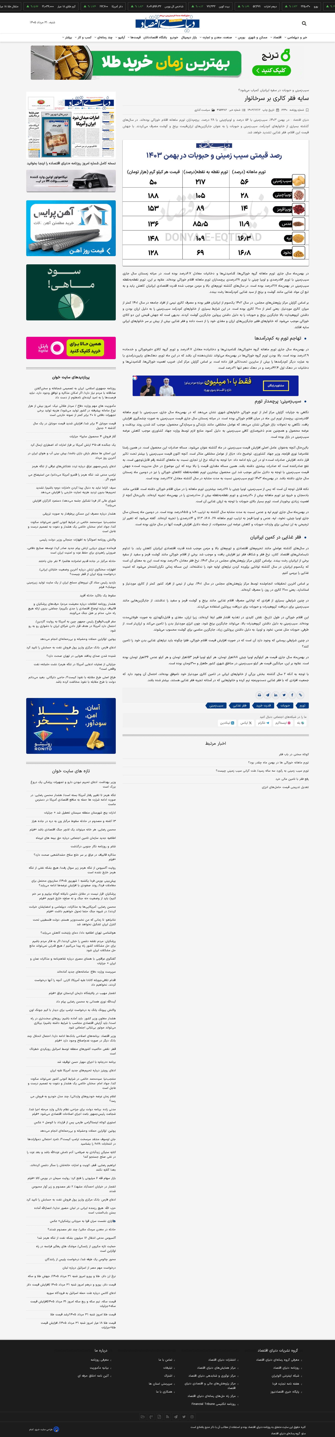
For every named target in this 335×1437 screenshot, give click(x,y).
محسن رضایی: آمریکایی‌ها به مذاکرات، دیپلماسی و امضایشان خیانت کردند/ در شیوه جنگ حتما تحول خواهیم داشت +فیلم (72, 909)
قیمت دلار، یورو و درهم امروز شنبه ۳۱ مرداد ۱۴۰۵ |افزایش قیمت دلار (71, 1284)
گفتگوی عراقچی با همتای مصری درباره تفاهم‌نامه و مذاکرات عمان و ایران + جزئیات (73, 961)
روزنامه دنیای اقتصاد (286, 1368)
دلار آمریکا (88, 7)
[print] (259, 695)
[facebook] (292, 695)
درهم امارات (242, 7)
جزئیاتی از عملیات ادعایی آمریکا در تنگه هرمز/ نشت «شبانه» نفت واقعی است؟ (75, 666)
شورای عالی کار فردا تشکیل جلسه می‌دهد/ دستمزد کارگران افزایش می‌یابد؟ (74, 503)
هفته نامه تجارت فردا (285, 1384)
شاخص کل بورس (145, 7)
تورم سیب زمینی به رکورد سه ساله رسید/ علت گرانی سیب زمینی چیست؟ (262, 771)
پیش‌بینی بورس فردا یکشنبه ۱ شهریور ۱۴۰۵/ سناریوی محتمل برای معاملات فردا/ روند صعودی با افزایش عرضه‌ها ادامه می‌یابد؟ (73, 883)
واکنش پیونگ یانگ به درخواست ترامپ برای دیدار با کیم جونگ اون (72, 1010)
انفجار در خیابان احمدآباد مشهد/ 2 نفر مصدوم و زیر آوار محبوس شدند (74, 1189)
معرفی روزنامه (100, 1360)
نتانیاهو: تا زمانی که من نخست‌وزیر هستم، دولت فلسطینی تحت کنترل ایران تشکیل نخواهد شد (74, 922)
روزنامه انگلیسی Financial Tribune (214, 1404)
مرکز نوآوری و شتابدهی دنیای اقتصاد (212, 1376)
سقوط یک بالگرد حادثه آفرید (98, 595)
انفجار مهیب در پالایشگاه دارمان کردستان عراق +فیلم (82, 993)
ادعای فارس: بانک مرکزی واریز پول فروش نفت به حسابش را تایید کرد (71, 647)
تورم (302, 705)
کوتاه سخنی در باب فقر (294, 754)
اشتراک (168, 1376)
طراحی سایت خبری (43, 1429)
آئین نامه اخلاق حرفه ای (93, 1376)
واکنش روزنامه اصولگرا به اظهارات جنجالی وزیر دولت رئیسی (77, 540)
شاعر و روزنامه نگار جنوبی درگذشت (93, 846)
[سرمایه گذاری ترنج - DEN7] (167, 63)
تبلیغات (167, 1368)
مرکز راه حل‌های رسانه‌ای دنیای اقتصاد (212, 1396)
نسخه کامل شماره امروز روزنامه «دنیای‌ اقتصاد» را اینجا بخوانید (71, 163)
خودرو (174, 37)
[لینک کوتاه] (300, 695)
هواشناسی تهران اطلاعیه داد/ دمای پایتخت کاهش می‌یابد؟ (78, 933)
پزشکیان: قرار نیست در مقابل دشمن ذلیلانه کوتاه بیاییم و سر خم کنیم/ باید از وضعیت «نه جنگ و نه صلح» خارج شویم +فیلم (74, 896)
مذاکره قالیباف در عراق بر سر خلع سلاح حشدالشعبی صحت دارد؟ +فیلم (75, 857)
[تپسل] (135, 378)
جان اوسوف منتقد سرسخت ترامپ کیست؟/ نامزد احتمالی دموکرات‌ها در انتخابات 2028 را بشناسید (72, 1141)
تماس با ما (165, 1360)
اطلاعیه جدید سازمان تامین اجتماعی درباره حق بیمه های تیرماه (76, 838)
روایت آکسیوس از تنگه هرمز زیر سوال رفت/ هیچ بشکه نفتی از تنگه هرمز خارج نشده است (72, 870)
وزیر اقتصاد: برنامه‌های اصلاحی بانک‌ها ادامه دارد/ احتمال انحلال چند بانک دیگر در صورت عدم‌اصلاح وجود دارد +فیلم (71, 1038)
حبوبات (285, 705)
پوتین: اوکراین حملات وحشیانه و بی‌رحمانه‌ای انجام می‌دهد (78, 639)
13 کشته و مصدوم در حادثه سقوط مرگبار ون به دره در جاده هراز (74, 821)
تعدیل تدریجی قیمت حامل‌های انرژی (285, 787)
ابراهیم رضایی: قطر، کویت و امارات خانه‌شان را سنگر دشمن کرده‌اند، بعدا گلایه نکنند (73, 1167)
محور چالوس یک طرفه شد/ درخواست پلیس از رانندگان (80, 1259)
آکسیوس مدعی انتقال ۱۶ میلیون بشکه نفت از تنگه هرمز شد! (76, 1238)
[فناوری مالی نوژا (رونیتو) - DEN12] (71, 726)
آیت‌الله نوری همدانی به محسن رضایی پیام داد (86, 1001)
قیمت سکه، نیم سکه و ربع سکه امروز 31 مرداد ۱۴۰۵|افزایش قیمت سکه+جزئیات (73, 1303)
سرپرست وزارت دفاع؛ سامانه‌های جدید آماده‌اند (86, 972)
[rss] (167, 1416)
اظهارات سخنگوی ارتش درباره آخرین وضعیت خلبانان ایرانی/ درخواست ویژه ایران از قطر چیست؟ (77, 572)
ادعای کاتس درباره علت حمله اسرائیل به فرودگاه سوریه (81, 1293)
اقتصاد (277, 37)
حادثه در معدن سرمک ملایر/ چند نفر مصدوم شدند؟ (82, 1229)
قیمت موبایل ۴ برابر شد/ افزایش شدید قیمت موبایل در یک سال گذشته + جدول (74, 425)
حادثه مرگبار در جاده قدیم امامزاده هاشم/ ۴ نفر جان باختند (77, 561)
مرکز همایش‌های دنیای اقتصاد (216, 1368)
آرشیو (121, 37)
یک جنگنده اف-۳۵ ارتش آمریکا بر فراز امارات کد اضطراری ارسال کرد (73, 445)
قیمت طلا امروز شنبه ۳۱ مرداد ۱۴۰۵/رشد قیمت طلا (83, 1314)
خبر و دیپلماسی (296, 37)
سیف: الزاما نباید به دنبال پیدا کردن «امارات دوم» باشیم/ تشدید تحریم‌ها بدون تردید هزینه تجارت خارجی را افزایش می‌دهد (76, 490)
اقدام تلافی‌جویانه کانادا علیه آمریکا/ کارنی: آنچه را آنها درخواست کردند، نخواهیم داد (75, 982)
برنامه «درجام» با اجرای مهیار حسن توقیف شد (86, 1062)
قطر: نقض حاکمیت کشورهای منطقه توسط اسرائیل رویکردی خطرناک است (72, 1051)
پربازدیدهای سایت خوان (71, 377)
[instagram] (192, 1416)
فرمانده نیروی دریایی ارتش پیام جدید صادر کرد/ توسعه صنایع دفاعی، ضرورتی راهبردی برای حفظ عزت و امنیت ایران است (71, 550)
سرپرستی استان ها (160, 1384)
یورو (287, 7)
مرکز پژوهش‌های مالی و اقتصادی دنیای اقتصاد (210, 1386)
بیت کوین (196, 7)
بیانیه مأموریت (99, 1368)
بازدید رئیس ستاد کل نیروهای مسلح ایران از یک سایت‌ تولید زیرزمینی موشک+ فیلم (71, 585)
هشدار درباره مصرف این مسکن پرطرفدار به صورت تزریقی (79, 514)
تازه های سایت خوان (71, 771)
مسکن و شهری (258, 37)
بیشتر (68, 37)
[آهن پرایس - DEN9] (71, 228)
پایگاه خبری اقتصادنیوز (285, 1392)
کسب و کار (84, 37)
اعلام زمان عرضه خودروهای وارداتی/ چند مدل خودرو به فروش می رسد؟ (73, 1098)
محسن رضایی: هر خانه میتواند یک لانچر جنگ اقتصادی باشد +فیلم (73, 829)
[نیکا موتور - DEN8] (71, 181)
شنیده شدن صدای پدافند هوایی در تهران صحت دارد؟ (81, 656)
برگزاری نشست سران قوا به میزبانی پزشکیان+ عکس (83, 1221)
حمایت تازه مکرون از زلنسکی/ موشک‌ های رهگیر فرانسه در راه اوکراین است (76, 1248)
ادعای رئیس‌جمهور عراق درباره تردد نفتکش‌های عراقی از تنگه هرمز (74, 466)
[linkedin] (275, 695)
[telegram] (267, 695)
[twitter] (284, 695)
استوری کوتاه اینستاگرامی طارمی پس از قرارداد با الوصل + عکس (75, 1122)
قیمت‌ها (135, 37)
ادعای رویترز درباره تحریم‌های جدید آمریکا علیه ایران (83, 1070)
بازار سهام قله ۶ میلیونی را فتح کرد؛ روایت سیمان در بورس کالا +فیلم (72, 1178)
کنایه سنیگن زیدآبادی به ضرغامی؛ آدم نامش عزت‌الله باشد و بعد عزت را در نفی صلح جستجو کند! (71, 1154)
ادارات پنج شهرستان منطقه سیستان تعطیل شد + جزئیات (80, 813)
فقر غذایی (239, 705)
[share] (159, 1416)
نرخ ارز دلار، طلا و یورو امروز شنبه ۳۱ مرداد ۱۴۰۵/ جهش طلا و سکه (72, 1276)
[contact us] (151, 1416)
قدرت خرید (263, 705)
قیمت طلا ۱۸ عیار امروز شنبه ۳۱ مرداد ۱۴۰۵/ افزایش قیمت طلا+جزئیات (78, 1325)
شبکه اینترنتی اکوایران (285, 1376)
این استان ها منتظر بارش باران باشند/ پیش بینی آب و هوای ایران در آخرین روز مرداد (72, 455)
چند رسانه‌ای (104, 37)
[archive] (142, 1416)
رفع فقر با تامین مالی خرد (292, 779)
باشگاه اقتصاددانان (155, 37)
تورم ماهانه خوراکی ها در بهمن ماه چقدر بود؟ (278, 762)
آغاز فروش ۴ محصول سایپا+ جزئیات (93, 436)
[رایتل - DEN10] (71, 348)
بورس (241, 37)
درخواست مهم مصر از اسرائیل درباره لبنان (89, 1268)
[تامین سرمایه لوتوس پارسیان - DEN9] (71, 292)
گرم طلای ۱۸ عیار (38, 7)
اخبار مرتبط (215, 743)
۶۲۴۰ (292, 110)
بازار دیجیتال (189, 37)
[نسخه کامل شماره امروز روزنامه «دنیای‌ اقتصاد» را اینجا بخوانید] (71, 125)
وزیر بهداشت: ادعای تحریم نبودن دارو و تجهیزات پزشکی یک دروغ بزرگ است (73, 784)
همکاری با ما (164, 1392)
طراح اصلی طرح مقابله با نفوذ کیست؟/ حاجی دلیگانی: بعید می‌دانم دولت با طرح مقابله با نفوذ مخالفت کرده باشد (72, 679)
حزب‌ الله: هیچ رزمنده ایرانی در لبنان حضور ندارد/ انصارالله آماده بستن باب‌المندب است (75, 1210)
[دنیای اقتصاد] (167, 23)
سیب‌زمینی (216, 705)
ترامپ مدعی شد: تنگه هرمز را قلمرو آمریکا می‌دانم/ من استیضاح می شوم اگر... (72, 477)
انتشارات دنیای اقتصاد (222, 1360)
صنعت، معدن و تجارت (216, 37)
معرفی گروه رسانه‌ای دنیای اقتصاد (277, 1360)
